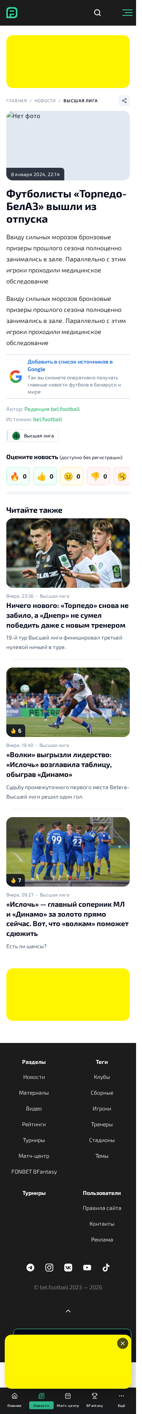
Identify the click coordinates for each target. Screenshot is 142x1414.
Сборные (102, 1092)
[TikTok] (106, 1267)
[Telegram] (30, 1267)
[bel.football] (11, 12)
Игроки (102, 1108)
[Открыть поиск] (97, 12)
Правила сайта (102, 1207)
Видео (34, 1108)
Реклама (102, 1239)
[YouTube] (87, 1267)
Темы (101, 1155)
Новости (45, 100)
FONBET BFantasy (34, 1171)
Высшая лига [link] (54, 595)
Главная (16, 100)
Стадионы (102, 1139)
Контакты (102, 1223)
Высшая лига (81, 100)
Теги (102, 1061)
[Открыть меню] (127, 12)
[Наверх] (68, 1311)
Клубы (102, 1076)
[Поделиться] (124, 100)
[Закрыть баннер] (122, 1343)
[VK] (68, 1267)
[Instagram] (49, 1267)
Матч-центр (34, 1155)
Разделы (34, 1061)
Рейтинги (34, 1124)
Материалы (34, 1092)
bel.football (47, 419)
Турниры (34, 1139)
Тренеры (102, 1124)
